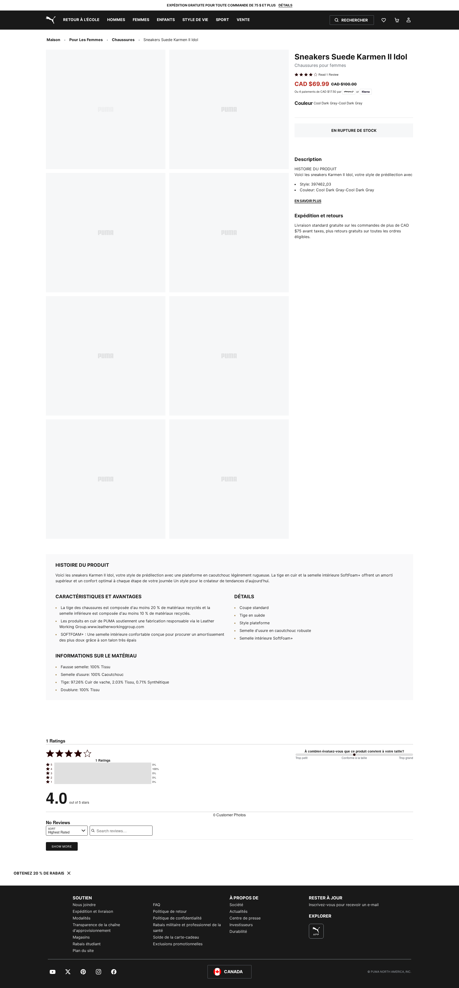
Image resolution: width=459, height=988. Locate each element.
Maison (53, 39)
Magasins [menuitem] (81, 937)
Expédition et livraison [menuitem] (93, 911)
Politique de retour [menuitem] (170, 911)
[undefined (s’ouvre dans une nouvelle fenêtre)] (316, 931)
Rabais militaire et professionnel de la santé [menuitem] (187, 927)
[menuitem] (81, 20)
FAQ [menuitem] (156, 904)
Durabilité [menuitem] (238, 931)
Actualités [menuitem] (238, 911)
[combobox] (67, 831)
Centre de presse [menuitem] (245, 918)
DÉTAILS (285, 5)
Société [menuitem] (236, 904)
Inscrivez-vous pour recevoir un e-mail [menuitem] (344, 904)
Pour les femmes (86, 39)
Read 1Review (328, 74)
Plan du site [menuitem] (83, 950)
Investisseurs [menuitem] (241, 924)
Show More (62, 846)
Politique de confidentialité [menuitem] (177, 918)
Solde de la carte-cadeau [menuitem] (176, 937)
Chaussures (123, 39)
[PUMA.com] (50, 20)
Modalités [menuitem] (81, 918)
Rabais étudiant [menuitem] (87, 943)
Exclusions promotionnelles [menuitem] (177, 943)
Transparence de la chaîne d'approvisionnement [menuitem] (96, 927)
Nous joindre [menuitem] (84, 904)
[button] (103, 765)
